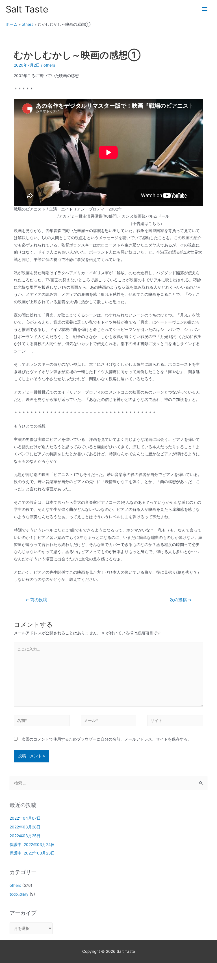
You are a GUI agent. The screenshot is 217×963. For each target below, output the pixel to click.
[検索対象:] (109, 783)
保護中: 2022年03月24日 (32, 844)
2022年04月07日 (25, 818)
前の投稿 (36, 599)
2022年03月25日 (25, 836)
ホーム (12, 24)
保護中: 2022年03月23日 (32, 853)
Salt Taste (27, 9)
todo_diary (19, 894)
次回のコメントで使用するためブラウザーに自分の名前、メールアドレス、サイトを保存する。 (106, 739)
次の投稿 (181, 599)
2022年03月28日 (25, 827)
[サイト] (175, 721)
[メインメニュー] (204, 9)
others (27, 24)
